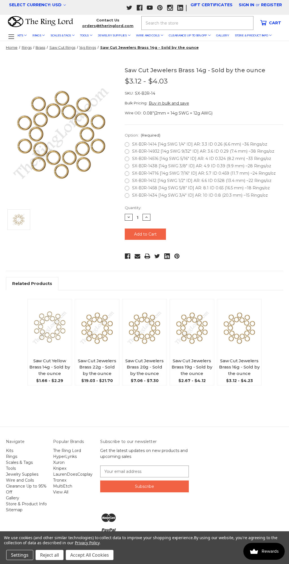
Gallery (222, 35)
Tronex (59, 480)
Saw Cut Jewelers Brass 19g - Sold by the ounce (192, 367)
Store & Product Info (251, 35)
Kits (20, 35)
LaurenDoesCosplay (73, 474)
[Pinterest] (177, 256)
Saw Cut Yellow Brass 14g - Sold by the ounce (49, 367)
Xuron (59, 462)
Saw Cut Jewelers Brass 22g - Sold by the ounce (97, 367)
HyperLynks (65, 456)
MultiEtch (62, 486)
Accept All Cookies (89, 555)
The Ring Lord (67, 450)
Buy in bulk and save (169, 103)
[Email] (137, 256)
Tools (84, 35)
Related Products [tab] (32, 283)
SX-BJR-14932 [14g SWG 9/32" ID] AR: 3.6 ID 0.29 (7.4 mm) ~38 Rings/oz (203, 151)
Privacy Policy (87, 542)
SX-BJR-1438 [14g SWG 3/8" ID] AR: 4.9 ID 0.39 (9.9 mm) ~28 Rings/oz (201, 165)
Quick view (52, 320)
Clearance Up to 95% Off (188, 35)
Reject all (49, 555)
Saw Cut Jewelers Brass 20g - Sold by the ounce (144, 367)
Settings (20, 555)
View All (60, 492)
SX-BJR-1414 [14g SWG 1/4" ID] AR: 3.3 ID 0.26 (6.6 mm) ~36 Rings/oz (199, 144)
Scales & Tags (61, 35)
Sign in (246, 4)
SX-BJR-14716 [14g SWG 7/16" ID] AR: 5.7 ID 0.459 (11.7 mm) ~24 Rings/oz (204, 173)
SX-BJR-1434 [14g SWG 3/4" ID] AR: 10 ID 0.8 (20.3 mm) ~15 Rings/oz (200, 195)
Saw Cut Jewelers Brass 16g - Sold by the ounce (239, 367)
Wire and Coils (147, 35)
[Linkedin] (167, 256)
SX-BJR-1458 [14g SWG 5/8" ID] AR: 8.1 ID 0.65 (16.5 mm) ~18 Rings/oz (201, 187)
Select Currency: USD (36, 4)
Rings (36, 35)
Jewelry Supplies (112, 35)
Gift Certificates (212, 4)
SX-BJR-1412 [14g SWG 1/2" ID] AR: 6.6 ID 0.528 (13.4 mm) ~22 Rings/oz (202, 180)
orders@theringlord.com (107, 25)
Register (271, 4)
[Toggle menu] (11, 36)
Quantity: (133, 207)
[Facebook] (127, 256)
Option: (142, 135)
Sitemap (14, 509)
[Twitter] (157, 256)
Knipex (59, 468)
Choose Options (51, 332)
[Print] (147, 256)
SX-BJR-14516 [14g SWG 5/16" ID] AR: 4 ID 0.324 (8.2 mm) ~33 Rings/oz (201, 158)
